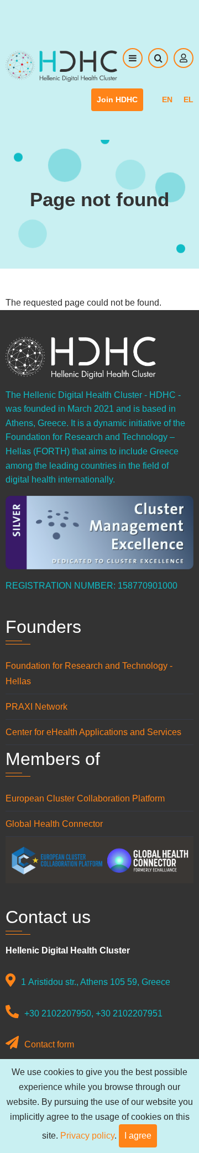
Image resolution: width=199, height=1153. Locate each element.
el (188, 99)
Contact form (49, 1044)
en (167, 99)
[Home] (61, 65)
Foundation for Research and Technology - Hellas (89, 673)
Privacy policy (87, 1135)
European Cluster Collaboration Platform (85, 798)
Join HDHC (117, 99)
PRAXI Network (36, 706)
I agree (137, 1135)
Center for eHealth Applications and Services (95, 732)
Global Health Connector (54, 824)
